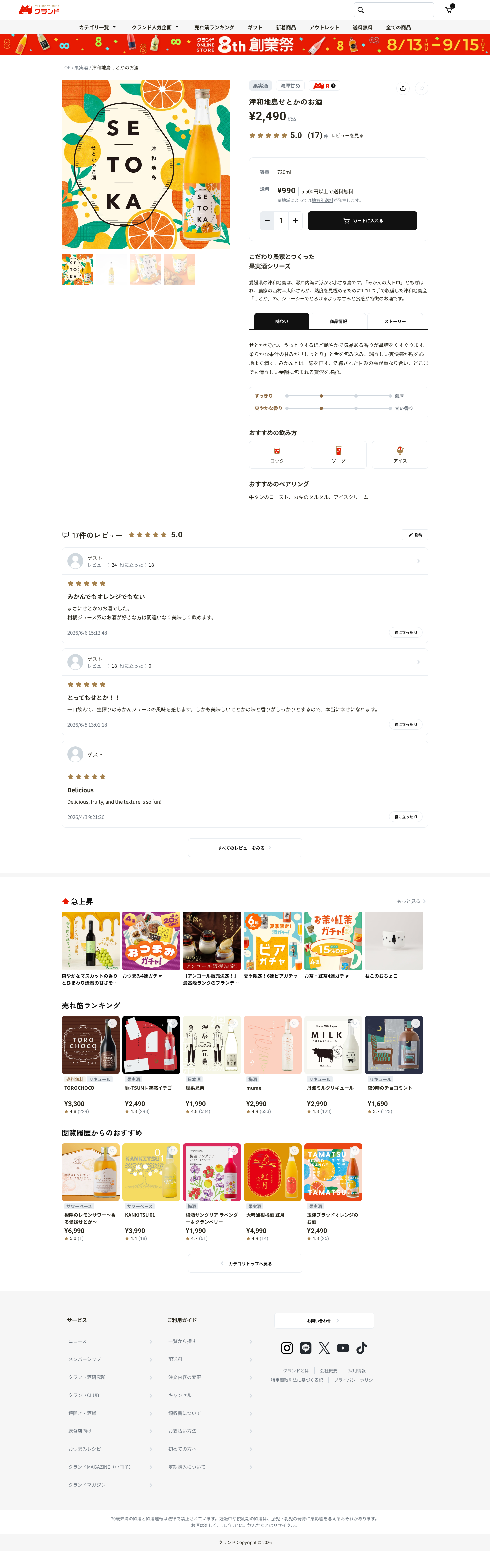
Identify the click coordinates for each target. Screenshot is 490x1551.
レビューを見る (347, 135)
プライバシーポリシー (355, 1380)
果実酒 (81, 67)
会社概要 (328, 1370)
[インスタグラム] (287, 1348)
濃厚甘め (290, 85)
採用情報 (357, 1370)
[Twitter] (324, 1348)
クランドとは (296, 1370)
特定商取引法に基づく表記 (297, 1380)
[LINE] (306, 1348)
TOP (67, 67)
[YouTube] (343, 1348)
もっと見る (408, 901)
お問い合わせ (319, 1320)
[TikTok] (362, 1348)
